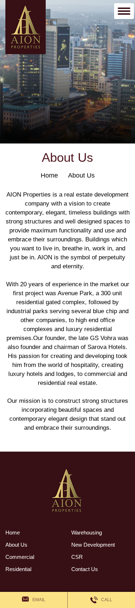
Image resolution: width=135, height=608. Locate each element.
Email (38, 599)
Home (49, 175)
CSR (77, 557)
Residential (18, 569)
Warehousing (86, 532)
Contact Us (84, 569)
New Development (93, 545)
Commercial (19, 557)
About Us (81, 175)
